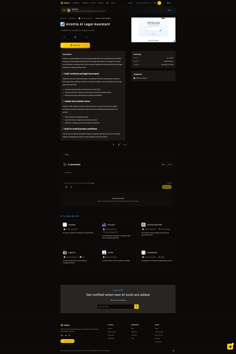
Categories (76, 3)
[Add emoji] (71, 187)
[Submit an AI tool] (159, 3)
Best (163, 164)
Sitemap (157, 338)
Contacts (134, 335)
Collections (85, 3)
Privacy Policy (159, 332)
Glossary (100, 3)
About (156, 328)
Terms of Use (159, 335)
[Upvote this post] (64, 37)
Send (168, 187)
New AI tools (111, 332)
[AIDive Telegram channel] (230, 347)
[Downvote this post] (86, 37)
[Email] (69, 335)
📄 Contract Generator (85, 18)
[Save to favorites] (114, 145)
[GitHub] (61, 335)
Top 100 (93, 3)
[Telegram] (65, 335)
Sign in (169, 3)
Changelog (158, 342)
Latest (169, 164)
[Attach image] (66, 187)
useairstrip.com (168, 61)
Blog (107, 3)
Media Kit (134, 332)
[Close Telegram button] (233, 344)
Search (110, 328)
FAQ (132, 338)
